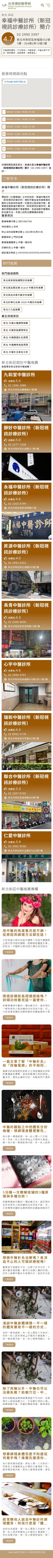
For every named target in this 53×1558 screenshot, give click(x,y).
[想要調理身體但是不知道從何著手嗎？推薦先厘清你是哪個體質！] (26, 1448)
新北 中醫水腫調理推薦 (15, 323)
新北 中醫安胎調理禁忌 (15, 330)
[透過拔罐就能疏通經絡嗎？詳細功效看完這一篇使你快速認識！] (26, 990)
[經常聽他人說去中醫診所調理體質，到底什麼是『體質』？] (26, 1513)
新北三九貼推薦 (11, 309)
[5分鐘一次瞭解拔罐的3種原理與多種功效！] (26, 1186)
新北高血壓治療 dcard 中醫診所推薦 (23, 287)
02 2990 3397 (28, 34)
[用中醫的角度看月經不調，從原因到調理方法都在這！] (26, 925)
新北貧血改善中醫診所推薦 (17, 294)
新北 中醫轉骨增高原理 (15, 344)
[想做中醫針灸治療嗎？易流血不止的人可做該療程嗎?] (26, 1252)
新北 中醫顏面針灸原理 (15, 337)
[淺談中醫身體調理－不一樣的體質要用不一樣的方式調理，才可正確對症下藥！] (26, 1317)
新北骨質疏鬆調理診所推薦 (17, 280)
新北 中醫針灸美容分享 (15, 352)
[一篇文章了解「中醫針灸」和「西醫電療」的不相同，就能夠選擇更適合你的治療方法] (26, 1056)
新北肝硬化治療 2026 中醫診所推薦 (22, 302)
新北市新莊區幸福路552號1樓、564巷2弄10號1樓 (33, 41)
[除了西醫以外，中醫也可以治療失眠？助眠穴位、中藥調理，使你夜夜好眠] (26, 1383)
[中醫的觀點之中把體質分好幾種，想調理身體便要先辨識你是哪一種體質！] (26, 1121)
